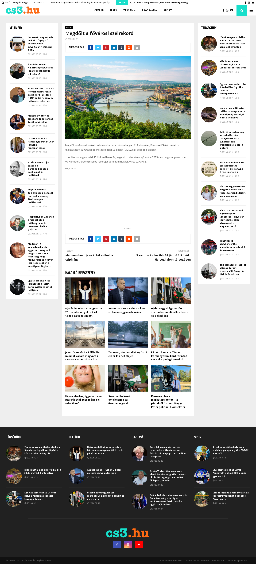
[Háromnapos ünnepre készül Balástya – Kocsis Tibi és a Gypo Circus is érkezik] (209, 169)
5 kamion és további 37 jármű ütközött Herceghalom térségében (163, 257)
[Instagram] (228, 10)
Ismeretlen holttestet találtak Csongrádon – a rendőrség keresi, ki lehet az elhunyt (232, 113)
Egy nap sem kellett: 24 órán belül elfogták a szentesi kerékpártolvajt (232, 89)
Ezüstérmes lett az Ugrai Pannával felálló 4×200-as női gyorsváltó (229, 473)
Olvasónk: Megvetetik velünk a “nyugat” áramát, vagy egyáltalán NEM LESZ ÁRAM (40, 43)
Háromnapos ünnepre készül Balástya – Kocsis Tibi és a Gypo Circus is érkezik (231, 167)
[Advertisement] (128, 204)
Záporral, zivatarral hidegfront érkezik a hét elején (127, 354)
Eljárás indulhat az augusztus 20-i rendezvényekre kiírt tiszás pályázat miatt (84, 312)
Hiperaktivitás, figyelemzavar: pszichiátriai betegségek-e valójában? (84, 400)
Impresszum (218, 560)
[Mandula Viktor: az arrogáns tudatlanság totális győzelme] (17, 122)
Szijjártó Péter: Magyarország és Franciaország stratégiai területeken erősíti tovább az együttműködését (168, 500)
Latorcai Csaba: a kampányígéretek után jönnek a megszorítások (41, 143)
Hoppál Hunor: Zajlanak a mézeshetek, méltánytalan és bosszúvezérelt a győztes (41, 223)
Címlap (99, 10)
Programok (149, 10)
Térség (128, 10)
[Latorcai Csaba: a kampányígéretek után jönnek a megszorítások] (17, 145)
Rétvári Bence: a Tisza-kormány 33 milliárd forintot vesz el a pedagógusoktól (169, 356)
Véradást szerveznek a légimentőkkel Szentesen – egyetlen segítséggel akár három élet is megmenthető (232, 218)
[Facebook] (224, 10)
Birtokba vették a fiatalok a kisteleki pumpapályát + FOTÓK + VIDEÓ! (230, 450)
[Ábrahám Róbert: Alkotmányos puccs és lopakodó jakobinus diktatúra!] (17, 71)
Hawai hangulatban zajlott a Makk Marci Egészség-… (163, 2)
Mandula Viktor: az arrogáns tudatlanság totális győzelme (40, 119)
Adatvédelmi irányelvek (171, 560)
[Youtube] (232, 10)
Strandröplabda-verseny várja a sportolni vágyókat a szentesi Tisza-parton (230, 496)
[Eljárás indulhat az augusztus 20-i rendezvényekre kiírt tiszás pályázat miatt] (76, 453)
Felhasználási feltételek (197, 560)
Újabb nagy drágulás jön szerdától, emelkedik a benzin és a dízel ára (170, 312)
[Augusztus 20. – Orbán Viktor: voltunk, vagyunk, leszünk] (76, 476)
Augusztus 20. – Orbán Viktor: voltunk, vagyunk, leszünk (127, 310)
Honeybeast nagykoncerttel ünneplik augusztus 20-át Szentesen (232, 245)
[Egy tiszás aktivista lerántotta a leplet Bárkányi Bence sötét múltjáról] (17, 287)
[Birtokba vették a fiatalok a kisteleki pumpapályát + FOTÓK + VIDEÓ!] (202, 453)
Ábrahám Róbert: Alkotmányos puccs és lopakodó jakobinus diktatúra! (40, 69)
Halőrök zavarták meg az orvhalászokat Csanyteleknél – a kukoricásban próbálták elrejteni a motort (232, 140)
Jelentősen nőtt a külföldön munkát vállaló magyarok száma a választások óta (82, 356)
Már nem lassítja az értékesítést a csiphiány (89, 257)
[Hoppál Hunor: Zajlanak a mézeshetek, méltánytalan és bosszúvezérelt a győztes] (17, 223)
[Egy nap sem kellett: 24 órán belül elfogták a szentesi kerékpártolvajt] (209, 90)
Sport (168, 10)
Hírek (113, 10)
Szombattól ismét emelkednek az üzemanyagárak (119, 400)
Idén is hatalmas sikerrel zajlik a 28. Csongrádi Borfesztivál (232, 64)
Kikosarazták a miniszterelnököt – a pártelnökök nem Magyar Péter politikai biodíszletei (168, 402)
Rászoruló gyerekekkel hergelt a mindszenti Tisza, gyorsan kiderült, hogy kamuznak (232, 191)
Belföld (69, 27)
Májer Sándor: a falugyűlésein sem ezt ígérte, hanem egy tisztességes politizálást (40, 196)
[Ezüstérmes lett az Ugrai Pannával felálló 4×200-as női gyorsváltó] (202, 476)
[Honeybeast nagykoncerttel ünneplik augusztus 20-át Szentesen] (209, 247)
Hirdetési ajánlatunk (237, 560)
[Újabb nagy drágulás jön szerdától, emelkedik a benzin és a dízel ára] (76, 499)
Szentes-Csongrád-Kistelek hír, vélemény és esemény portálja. (81, 2)
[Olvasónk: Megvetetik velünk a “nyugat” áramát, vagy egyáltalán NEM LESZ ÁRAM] (17, 44)
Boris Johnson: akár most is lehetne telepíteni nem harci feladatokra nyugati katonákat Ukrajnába (168, 452)
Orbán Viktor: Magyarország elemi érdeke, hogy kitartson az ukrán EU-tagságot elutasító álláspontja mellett (168, 476)
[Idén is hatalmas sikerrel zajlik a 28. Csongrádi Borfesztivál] (209, 68)
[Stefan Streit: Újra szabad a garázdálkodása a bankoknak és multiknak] (17, 169)
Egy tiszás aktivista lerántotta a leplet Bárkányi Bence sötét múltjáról (40, 285)
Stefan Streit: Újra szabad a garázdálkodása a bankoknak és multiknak (38, 168)
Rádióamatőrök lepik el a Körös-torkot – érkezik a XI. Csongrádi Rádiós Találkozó (232, 269)
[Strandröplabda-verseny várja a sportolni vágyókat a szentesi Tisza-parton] (202, 499)
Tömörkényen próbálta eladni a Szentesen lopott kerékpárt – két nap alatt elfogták (232, 42)
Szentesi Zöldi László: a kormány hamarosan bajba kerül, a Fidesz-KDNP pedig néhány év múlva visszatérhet (41, 95)
